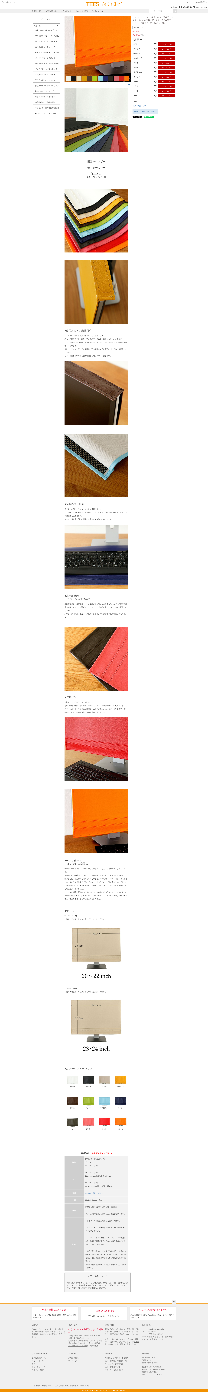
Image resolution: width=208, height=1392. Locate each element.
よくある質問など (201, 2)
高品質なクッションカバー (45, 75)
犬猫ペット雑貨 (38, 1370)
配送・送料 (73, 1325)
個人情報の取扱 (72, 1386)
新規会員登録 (73, 1358)
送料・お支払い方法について (116, 1361)
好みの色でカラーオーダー (45, 91)
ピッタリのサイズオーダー (45, 97)
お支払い (35, 1325)
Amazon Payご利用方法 (114, 1364)
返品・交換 (109, 1325)
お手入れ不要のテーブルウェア (47, 86)
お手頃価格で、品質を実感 (45, 102)
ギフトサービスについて (114, 1370)
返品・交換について (112, 1367)
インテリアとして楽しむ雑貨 (46, 69)
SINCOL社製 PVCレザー (95, 1193)
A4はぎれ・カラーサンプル (45, 113)
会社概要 (145, 1353)
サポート (108, 1353)
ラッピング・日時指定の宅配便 (47, 108)
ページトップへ (174, 1302)
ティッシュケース (38, 1367)
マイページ (73, 1353)
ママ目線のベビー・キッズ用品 (47, 36)
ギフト (34, 1364)
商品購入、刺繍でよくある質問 (43, 1334)
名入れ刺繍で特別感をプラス (46, 30)
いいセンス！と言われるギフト (47, 41)
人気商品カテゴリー (39, 1353)
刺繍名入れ (52, 11)
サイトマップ (86, 1386)
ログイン (190, 2)
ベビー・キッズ (38, 1361)
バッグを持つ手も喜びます (45, 58)
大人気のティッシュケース (45, 47)
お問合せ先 (146, 1325)
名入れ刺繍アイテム (39, 1358)
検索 (175, 11)
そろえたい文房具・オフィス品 (47, 52)
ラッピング (67, 11)
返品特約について (139, 106)
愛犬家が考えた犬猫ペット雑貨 (47, 63)
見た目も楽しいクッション (45, 80)
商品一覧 (37, 11)
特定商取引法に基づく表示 (53, 1386)
